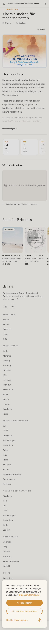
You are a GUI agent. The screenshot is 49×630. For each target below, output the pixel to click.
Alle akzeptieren (24, 602)
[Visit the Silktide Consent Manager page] (39, 620)
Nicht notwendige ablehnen (24, 611)
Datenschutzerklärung (29, 594)
